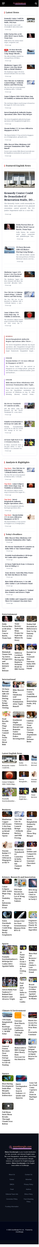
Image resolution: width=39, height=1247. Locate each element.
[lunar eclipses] (31, 487)
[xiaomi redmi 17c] (31, 519)
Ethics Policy (28, 1194)
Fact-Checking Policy (28, 1200)
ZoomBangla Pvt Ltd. (18, 1230)
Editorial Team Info (12, 1194)
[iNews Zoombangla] (19, 3)
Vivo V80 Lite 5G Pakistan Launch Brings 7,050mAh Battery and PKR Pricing (14, 83)
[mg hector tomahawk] (29, 408)
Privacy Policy (28, 1184)
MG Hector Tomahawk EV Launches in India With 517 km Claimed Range (12, 407)
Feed (12, 1189)
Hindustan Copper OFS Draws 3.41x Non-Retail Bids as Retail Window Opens (13, 68)
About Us (12, 1174)
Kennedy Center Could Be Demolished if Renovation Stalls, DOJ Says (14, 20)
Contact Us (28, 1174)
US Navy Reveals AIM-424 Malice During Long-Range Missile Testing (13, 53)
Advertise (28, 1179)
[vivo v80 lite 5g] (31, 84)
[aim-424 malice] (31, 54)
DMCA (12, 1184)
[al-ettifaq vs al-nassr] (29, 445)
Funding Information (12, 1206)
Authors (28, 1189)
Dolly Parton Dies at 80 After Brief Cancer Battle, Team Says (14, 36)
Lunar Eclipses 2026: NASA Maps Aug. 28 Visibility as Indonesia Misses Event (19, 97)
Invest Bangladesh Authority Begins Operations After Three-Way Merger (18, 113)
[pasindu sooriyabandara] (29, 426)
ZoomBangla (19, 1232)
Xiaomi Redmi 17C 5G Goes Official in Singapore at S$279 (18, 129)
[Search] (36, 3)
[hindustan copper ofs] (31, 68)
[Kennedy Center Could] (31, 22)
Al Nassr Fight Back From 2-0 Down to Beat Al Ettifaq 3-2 (13, 442)
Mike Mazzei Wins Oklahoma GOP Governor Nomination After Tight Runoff (17, 146)
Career (12, 1179)
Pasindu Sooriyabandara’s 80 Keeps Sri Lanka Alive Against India (13, 424)
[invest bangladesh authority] (31, 503)
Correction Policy (11, 1199)
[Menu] (3, 3)
